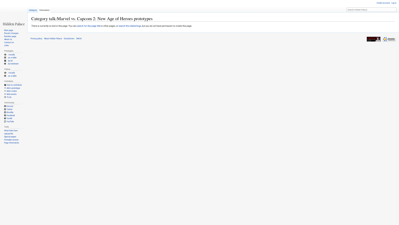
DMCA (79, 39)
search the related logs (130, 26)
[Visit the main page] (13, 13)
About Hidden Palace (53, 39)
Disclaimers (69, 39)
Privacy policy (36, 39)
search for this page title (89, 26)
